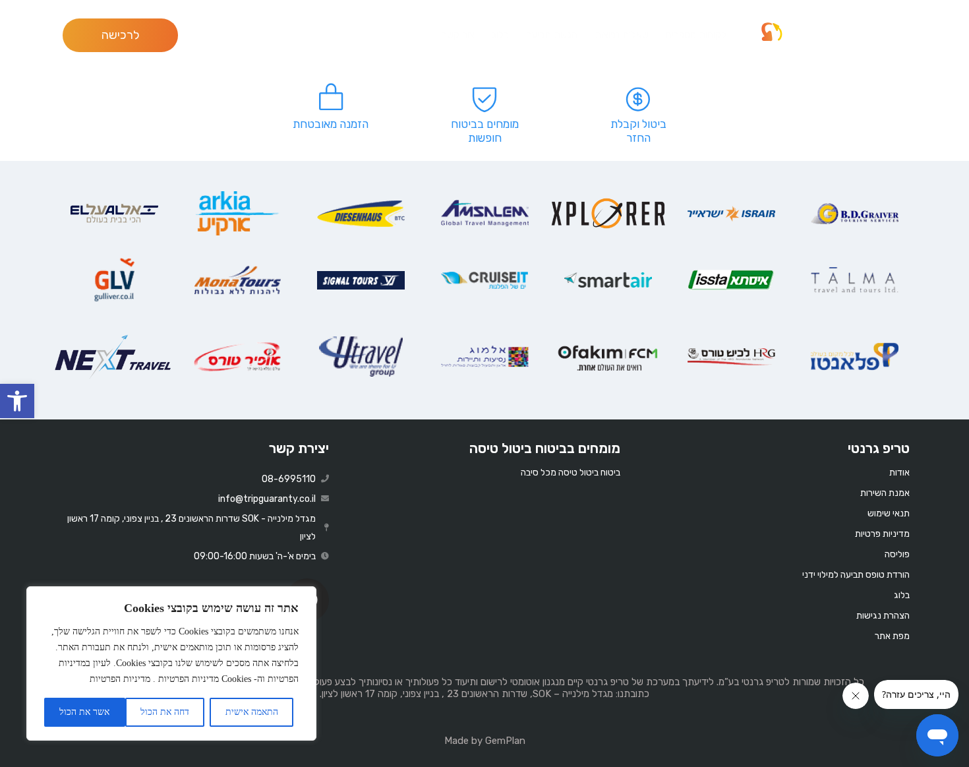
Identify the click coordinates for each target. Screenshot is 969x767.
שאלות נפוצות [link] (622, 35)
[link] (17, 401)
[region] (171, 663)
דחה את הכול (164, 712)
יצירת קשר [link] (299, 448)
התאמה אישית (251, 712)
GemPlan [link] (505, 741)
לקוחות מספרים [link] (696, 35)
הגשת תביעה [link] (551, 35)
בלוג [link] (500, 35)
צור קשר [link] (458, 35)
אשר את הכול (84, 712)
